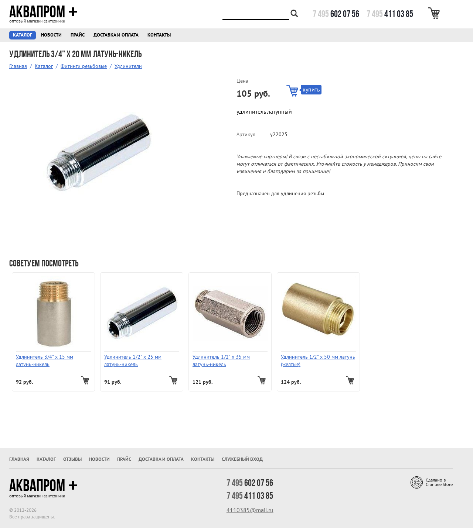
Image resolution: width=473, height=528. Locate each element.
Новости (51, 35)
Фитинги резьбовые (84, 66)
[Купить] (86, 380)
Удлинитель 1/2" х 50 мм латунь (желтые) (318, 360)
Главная (18, 66)
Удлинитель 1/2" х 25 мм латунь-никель (132, 360)
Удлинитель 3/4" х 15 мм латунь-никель (44, 360)
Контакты (159, 35)
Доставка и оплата (116, 35)
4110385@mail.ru (250, 510)
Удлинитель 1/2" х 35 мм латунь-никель (221, 360)
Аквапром (37, 12)
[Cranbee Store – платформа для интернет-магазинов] (432, 482)
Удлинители (128, 66)
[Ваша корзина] (435, 13)
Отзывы (72, 459)
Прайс (78, 35)
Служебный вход (242, 459)
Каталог (22, 35)
